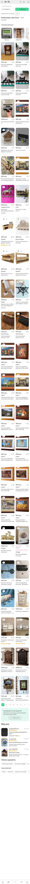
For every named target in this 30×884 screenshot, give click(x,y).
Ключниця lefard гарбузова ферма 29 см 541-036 (21, 520)
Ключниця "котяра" (14, 752)
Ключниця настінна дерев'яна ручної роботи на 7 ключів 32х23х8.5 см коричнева (21, 670)
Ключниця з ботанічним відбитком (22, 699)
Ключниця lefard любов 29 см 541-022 (22, 428)
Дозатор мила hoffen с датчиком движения (7, 304)
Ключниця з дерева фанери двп (21, 640)
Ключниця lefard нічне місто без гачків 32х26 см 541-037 (7, 398)
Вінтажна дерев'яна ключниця (21, 555)
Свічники (10, 772)
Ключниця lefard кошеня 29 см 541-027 (22, 459)
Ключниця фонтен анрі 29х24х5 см (22, 122)
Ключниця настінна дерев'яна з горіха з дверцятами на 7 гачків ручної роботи (7, 670)
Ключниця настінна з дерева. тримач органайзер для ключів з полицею (7, 242)
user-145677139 (13, 749)
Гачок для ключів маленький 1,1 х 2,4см (18, 732)
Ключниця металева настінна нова (7, 93)
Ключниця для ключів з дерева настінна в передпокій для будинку (22, 274)
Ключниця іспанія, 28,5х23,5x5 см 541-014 (22, 179)
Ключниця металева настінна (21, 65)
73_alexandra (12, 739)
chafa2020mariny (14, 729)
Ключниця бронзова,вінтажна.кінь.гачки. (7, 210)
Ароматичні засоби (20, 772)
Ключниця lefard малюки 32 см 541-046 (7, 520)
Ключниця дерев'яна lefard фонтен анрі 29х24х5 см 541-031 (7, 367)
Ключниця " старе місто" (21, 210)
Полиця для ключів (7, 764)
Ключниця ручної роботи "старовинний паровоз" (7, 699)
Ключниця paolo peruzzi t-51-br (5, 336)
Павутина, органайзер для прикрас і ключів (22, 302)
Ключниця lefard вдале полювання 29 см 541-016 (22, 490)
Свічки (4, 772)
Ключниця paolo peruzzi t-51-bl (20, 336)
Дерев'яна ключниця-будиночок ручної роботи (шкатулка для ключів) (7, 151)
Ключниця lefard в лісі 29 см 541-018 (7, 490)
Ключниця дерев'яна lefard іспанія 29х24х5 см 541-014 (22, 398)
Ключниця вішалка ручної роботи (18, 742)
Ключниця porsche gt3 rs (7, 122)
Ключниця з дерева (20, 764)
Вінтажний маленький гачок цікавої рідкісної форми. (7, 179)
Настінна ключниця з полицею (22, 242)
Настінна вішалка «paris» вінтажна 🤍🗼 (7, 612)
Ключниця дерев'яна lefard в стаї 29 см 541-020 (22, 367)
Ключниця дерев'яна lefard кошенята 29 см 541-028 (7, 459)
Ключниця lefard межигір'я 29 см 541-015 (7, 428)
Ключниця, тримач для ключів (7, 640)
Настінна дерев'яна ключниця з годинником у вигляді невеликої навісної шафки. (7, 65)
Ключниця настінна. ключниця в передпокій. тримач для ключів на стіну (6, 274)
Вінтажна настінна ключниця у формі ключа (6, 583)
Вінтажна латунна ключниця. (6, 551)
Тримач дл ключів (21, 150)
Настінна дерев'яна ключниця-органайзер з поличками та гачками (22, 583)
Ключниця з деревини (22, 611)
